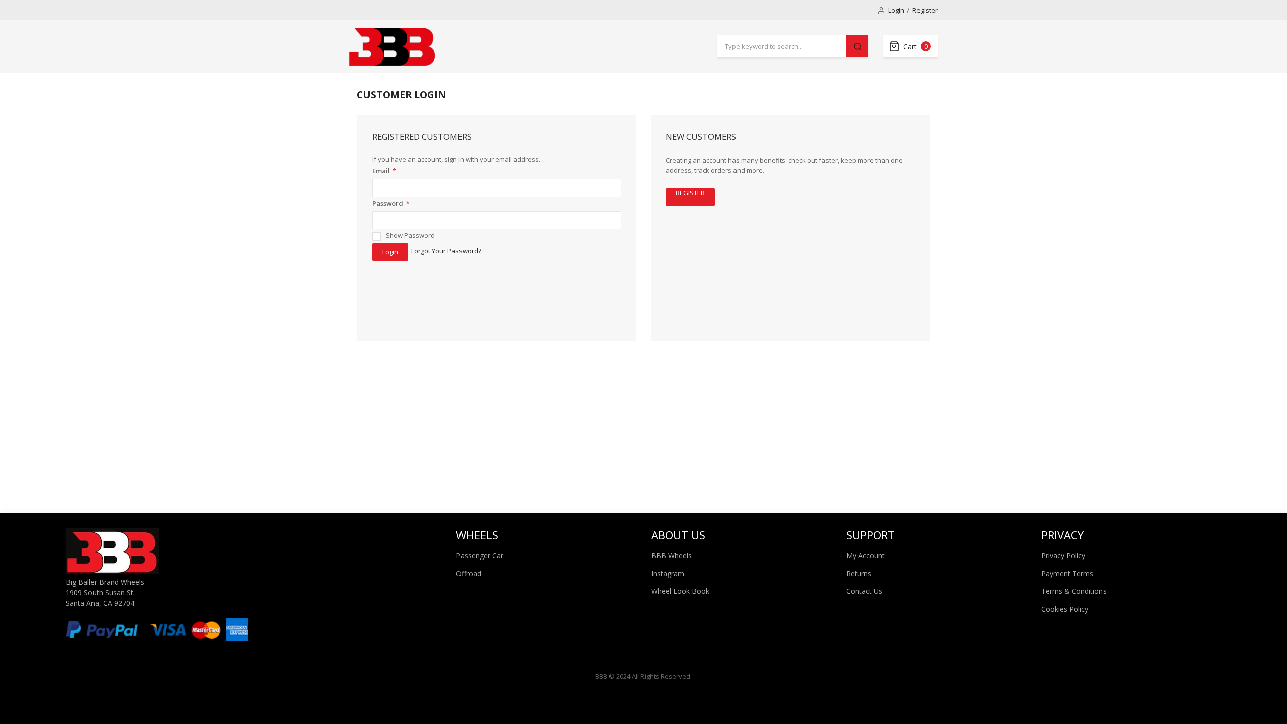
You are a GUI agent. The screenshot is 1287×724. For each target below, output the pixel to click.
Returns (858, 573)
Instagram (667, 573)
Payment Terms (1067, 573)
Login (896, 10)
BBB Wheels (671, 555)
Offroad (468, 573)
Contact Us (864, 591)
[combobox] (781, 46)
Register (925, 10)
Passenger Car (479, 555)
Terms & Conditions (1074, 591)
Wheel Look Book (680, 591)
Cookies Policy (1064, 609)
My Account (865, 555)
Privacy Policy (1063, 555)
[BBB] (392, 47)
